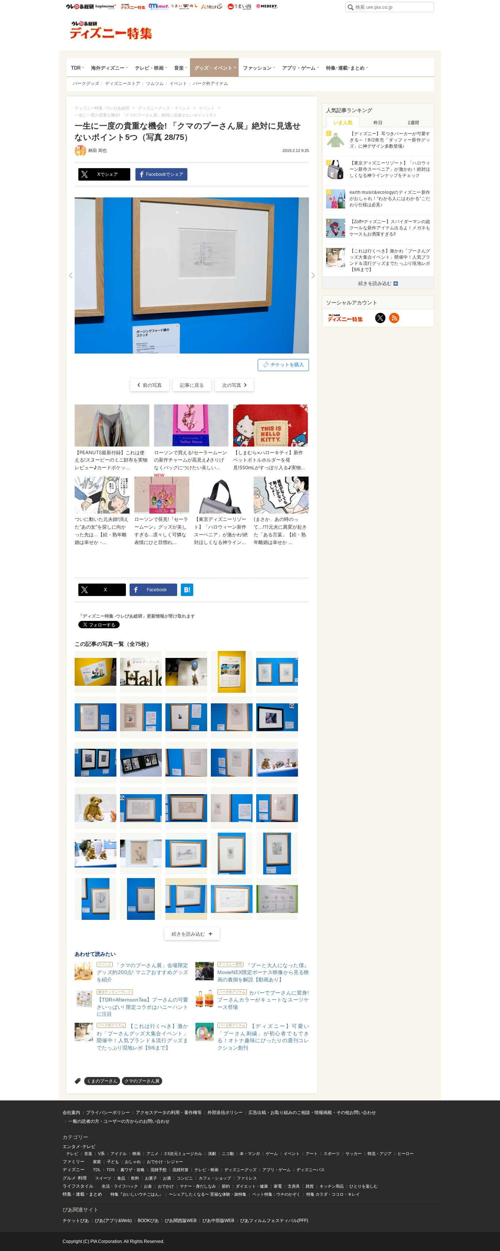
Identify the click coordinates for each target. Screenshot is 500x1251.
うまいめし (184, 6)
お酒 (167, 1178)
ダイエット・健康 (252, 1186)
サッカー (354, 1153)
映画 (137, 1153)
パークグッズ (86, 83)
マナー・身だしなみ (198, 1186)
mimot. (159, 6)
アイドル (119, 1153)
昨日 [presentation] (378, 122)
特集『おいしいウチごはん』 (137, 1194)
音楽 (179, 68)
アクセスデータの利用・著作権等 (169, 1112)
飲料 (135, 1178)
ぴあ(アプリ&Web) (113, 1220)
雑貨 (310, 1186)
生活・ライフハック (120, 1186)
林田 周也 (97, 150)
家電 (278, 1186)
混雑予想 (158, 1169)
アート (312, 1153)
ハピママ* (105, 6)
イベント (178, 83)
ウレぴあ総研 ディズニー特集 (133, 6)
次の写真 (231, 385)
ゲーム (272, 1153)
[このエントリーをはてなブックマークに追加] (187, 590)
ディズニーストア (122, 83)
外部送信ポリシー (225, 1112)
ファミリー (74, 1161)
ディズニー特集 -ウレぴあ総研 (111, 30)
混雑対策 (180, 1169)
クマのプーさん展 (142, 1081)
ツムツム (155, 83)
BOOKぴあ (148, 1220)
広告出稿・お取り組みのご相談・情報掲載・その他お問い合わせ (312, 1112)
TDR (76, 68)
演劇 (212, 1153)
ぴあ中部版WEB (218, 1220)
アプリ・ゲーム (299, 68)
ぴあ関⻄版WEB (181, 1220)
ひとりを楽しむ (364, 1186)
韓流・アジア (379, 1153)
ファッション (257, 68)
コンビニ (185, 1178)
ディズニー (74, 1169)
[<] (70, 275)
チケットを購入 (287, 364)
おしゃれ (133, 1161)
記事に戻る (192, 385)
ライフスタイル (78, 1186)
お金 (148, 1186)
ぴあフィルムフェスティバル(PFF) (274, 1220)
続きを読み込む (188, 934)
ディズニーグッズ (240, 1169)
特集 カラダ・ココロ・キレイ (333, 1194)
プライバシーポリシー (108, 1112)
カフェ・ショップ (215, 1178)
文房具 (294, 1186)
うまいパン (211, 6)
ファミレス (247, 1178)
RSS (394, 318)
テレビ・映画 (149, 68)
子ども (113, 1161)
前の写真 (152, 385)
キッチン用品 (332, 1186)
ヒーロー (406, 1153)
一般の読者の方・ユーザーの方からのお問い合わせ (118, 1121)
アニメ (152, 1153)
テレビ (72, 1153)
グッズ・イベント (213, 68)
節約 (226, 1186)
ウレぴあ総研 (80, 6)
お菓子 (151, 1178)
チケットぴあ (76, 1220)
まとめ (95, 1194)
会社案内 (71, 1112)
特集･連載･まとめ (345, 68)
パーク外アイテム (210, 83)
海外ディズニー (107, 68)
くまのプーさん (102, 1081)
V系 (101, 1153)
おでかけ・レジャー (165, 1161)
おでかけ (166, 1186)
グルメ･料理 (75, 1178)
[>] (313, 275)
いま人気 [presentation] (342, 122)
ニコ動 (228, 1153)
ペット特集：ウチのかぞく (276, 1194)
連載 (80, 1194)
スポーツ (332, 1153)
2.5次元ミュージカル (183, 1153)
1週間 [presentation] (413, 122)
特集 (67, 1194)
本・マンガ (250, 1153)
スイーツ (103, 1178)
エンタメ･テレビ (79, 1146)
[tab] (343, 121)
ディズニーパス (310, 1169)
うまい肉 (239, 6)
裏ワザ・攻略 (132, 1169)
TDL (97, 1169)
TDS (111, 1169)
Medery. (266, 6)
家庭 (97, 1161)
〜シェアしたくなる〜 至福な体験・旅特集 (207, 1194)
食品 (121, 1178)
